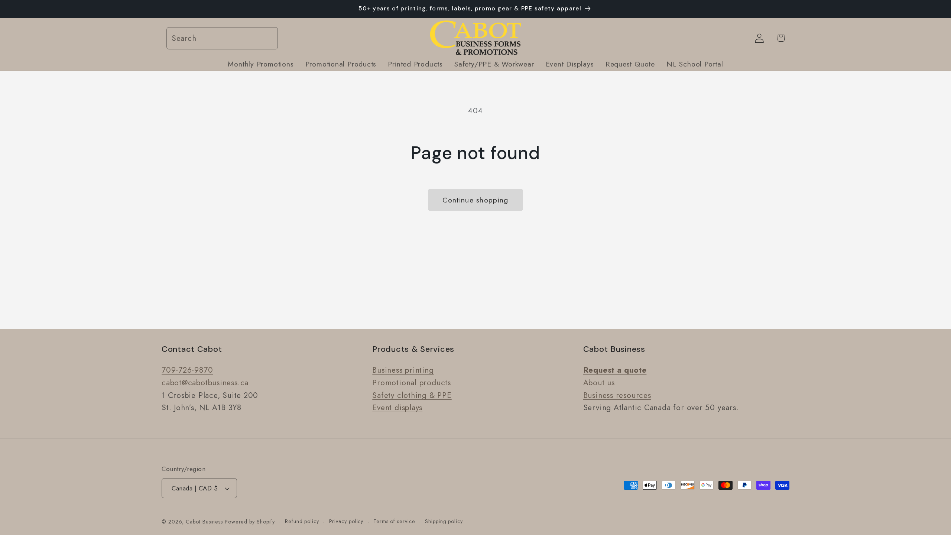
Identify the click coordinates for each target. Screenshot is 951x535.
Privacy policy (346, 521)
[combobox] (222, 38)
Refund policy (302, 521)
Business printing (403, 370)
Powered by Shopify (250, 521)
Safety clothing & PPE (411, 395)
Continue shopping (475, 200)
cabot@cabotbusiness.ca (205, 382)
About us (599, 382)
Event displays (397, 407)
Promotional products (411, 382)
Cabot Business (205, 521)
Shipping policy (444, 521)
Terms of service (394, 521)
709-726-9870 (187, 370)
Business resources (617, 395)
